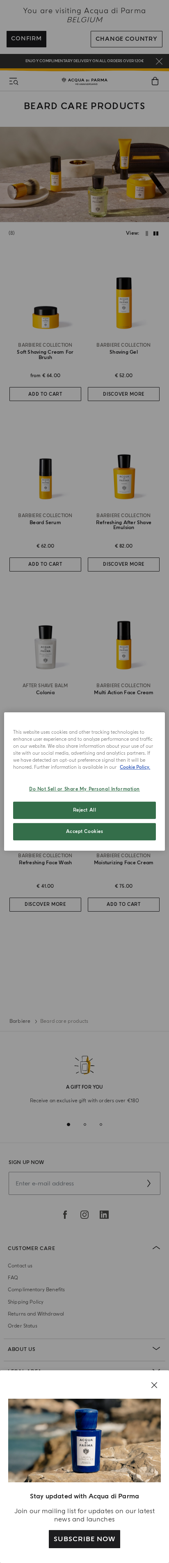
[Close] (154, 1385)
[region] (84, 781)
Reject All (84, 810)
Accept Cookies (84, 831)
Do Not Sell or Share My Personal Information (84, 789)
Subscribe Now (84, 1539)
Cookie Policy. (135, 767)
